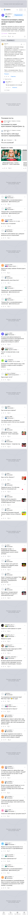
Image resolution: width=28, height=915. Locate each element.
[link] (11, 160)
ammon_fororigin (7, 121)
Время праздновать (13, 374)
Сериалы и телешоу (16, 121)
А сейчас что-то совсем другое (14, 221)
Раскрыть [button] (6, 74)
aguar (5, 140)
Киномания (10, 16)
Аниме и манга (12, 266)
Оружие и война (12, 349)
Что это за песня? (7, 142)
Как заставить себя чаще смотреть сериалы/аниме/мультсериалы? (10, 135)
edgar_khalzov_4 (7, 130)
